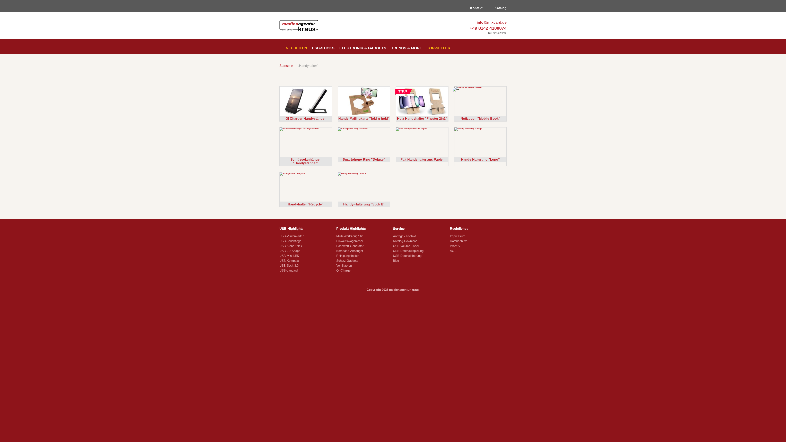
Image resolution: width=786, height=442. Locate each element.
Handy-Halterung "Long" (480, 159)
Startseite (286, 66)
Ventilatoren (344, 265)
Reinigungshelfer (347, 255)
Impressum (457, 236)
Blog (396, 260)
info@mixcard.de (491, 22)
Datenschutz (458, 241)
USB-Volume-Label (406, 246)
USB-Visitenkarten (291, 236)
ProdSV (455, 246)
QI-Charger (343, 270)
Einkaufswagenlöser (349, 241)
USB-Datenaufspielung (408, 251)
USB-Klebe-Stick (290, 246)
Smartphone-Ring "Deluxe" (364, 159)
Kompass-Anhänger (349, 251)
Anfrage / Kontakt (404, 236)
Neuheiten (296, 48)
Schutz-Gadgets (347, 260)
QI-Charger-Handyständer (306, 118)
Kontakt (475, 8)
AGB (453, 251)
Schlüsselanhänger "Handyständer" (305, 161)
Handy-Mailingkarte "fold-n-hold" (364, 118)
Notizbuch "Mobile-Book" (480, 118)
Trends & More (406, 48)
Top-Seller (438, 48)
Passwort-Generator (350, 246)
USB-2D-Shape (289, 251)
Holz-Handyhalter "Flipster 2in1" (422, 118)
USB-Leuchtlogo (290, 241)
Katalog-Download (405, 241)
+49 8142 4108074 (487, 28)
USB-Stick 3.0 (288, 265)
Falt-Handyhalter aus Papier (422, 159)
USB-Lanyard (288, 270)
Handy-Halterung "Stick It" (363, 204)
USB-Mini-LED (289, 255)
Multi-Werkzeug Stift (349, 236)
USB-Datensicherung (407, 255)
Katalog (500, 8)
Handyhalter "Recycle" (305, 204)
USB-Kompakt (289, 260)
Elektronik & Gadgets (362, 48)
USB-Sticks (323, 48)
